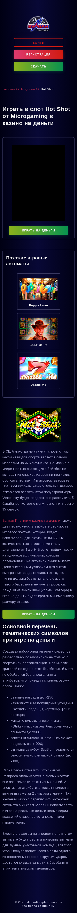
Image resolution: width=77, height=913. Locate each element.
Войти (38, 42)
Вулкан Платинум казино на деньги (31, 520)
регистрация (38, 54)
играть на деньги (38, 230)
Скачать (38, 66)
